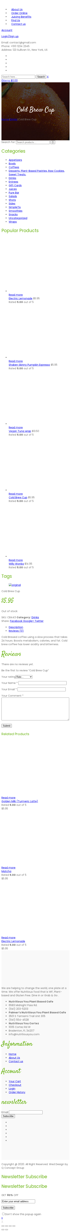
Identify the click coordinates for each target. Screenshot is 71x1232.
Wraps (13, 222)
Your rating (8, 677)
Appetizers (15, 160)
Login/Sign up (10, 36)
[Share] (6, 1226)
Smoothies (15, 211)
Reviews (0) (16, 631)
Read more (16, 295)
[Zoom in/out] (13, 1226)
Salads (13, 196)
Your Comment (12, 696)
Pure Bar (14, 192)
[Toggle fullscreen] (10, 1226)
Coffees (14, 167)
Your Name (9, 683)
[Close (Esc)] (2, 1226)
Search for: (8, 142)
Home (5, 119)
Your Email (9, 689)
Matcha (6, 871)
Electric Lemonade (13, 941)
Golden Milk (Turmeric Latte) (19, 801)
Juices (13, 189)
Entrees (13, 182)
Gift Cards (15, 185)
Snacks (13, 214)
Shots (12, 200)
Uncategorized (18, 218)
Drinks (13, 119)
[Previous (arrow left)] (2, 1229)
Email (4, 1112)
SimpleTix (15, 207)
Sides (12, 203)
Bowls (12, 163)
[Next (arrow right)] (6, 1229)
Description (16, 627)
